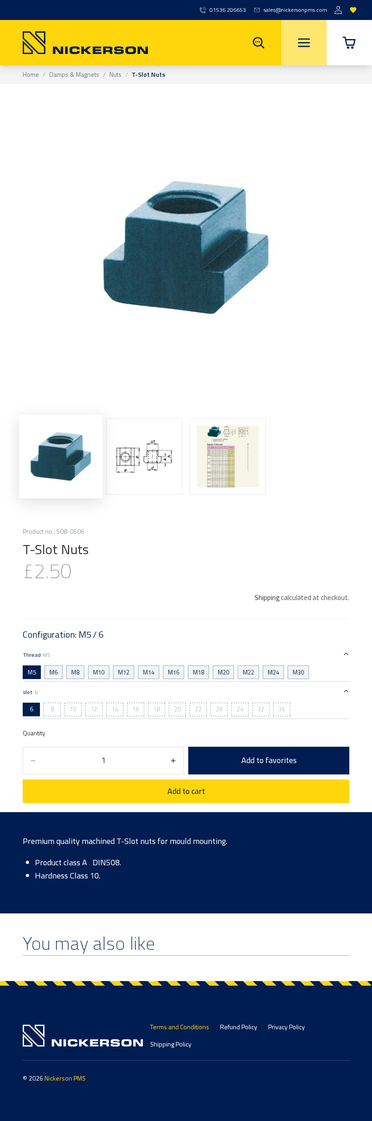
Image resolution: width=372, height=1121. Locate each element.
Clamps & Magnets (74, 75)
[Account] (338, 10)
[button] (349, 42)
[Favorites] (353, 10)
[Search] (258, 42)
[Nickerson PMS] (74, 42)
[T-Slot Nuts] (228, 456)
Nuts (115, 75)
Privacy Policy (286, 1027)
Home (31, 75)
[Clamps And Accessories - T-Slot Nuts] (61, 456)
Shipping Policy (170, 1044)
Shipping (267, 597)
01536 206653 (228, 10)
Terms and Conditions (179, 1027)
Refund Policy (238, 1027)
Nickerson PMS (65, 1078)
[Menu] (304, 42)
